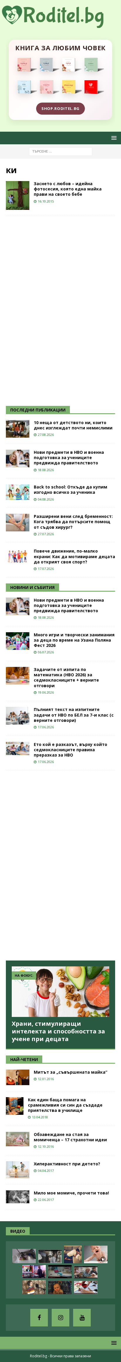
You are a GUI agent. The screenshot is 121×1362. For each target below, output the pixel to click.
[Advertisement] (50, 310)
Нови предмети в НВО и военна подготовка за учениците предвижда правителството (69, 457)
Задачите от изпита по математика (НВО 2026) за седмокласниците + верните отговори (66, 677)
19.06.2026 (46, 692)
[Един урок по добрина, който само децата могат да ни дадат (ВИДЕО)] (86, 1272)
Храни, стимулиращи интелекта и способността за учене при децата (58, 1031)
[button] (113, 137)
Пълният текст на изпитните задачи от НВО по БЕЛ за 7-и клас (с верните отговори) (74, 715)
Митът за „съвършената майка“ (70, 1072)
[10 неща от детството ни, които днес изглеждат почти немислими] (17, 429)
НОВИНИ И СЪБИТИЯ (32, 587)
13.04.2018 (40, 1117)
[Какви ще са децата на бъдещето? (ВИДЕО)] (60, 1271)
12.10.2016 (46, 1146)
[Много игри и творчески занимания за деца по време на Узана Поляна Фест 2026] (17, 641)
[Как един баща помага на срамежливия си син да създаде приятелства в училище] (14, 1106)
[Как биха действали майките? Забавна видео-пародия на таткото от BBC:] (34, 1271)
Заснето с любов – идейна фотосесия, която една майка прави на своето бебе (68, 189)
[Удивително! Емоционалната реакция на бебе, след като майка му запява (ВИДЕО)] (60, 1287)
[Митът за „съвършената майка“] (17, 1077)
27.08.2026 (46, 434)
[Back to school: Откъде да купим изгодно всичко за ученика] (17, 492)
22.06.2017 (46, 1199)
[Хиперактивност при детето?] (17, 1169)
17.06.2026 (46, 727)
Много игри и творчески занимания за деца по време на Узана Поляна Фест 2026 (74, 640)
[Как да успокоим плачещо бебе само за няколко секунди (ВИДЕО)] (95, 1254)
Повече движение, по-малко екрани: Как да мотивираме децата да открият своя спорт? (74, 556)
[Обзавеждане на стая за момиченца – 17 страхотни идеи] (17, 1139)
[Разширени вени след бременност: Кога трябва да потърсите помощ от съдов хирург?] (17, 522)
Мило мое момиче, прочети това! (71, 1193)
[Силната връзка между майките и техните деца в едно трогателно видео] (50, 1256)
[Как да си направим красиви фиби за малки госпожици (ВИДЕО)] (24, 1256)
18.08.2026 (46, 470)
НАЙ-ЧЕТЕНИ (24, 1059)
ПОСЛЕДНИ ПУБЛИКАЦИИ (37, 410)
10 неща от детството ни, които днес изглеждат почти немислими (73, 425)
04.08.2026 (46, 499)
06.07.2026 (46, 652)
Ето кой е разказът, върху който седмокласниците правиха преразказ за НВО (70, 750)
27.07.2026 (46, 534)
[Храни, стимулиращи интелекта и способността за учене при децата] (60, 991)
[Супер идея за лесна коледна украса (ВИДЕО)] (86, 1287)
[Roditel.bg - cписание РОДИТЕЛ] (60, 24)
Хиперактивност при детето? (67, 1164)
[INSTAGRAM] (60, 1317)
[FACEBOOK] (39, 1317)
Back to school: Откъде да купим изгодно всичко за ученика (70, 489)
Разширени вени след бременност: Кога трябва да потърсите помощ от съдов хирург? (73, 521)
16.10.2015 (46, 201)
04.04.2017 (46, 1170)
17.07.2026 (46, 568)
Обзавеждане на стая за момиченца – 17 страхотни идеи (70, 1137)
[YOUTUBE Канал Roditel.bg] (82, 1317)
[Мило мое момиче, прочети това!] (17, 1196)
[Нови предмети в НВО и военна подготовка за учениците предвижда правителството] (17, 458)
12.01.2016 (46, 1079)
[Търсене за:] (60, 151)
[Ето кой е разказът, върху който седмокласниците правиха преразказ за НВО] (17, 748)
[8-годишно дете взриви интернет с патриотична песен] (34, 1287)
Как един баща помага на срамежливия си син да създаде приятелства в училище (65, 1105)
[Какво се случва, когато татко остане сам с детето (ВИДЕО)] (73, 1254)
